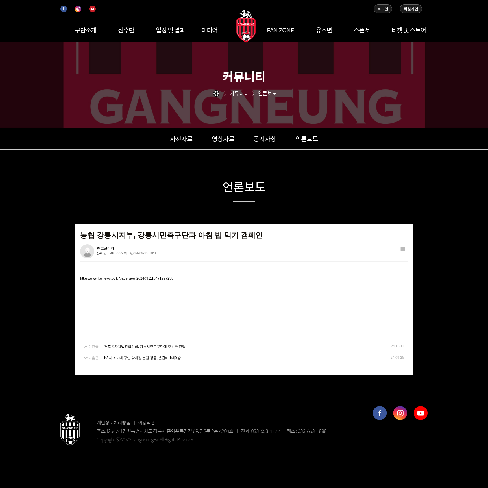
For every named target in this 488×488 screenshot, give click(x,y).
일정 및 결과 (170, 30)
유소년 (324, 30)
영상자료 (223, 138)
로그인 (382, 9)
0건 (104, 253)
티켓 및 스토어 (408, 30)
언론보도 (306, 138)
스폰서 (362, 30)
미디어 (209, 30)
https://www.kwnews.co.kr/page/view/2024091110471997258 (126, 278)
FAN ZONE (280, 30)
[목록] (402, 249)
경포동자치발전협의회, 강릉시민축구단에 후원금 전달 (145, 346)
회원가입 (411, 9)
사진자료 (181, 138)
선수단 (126, 30)
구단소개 (85, 30)
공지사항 (265, 138)
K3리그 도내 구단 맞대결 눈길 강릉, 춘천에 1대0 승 (142, 358)
